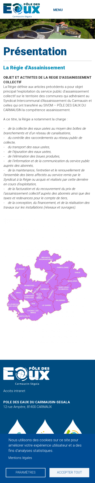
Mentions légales (20, 458)
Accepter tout (69, 472)
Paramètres (26, 472)
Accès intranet (14, 391)
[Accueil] (21, 10)
